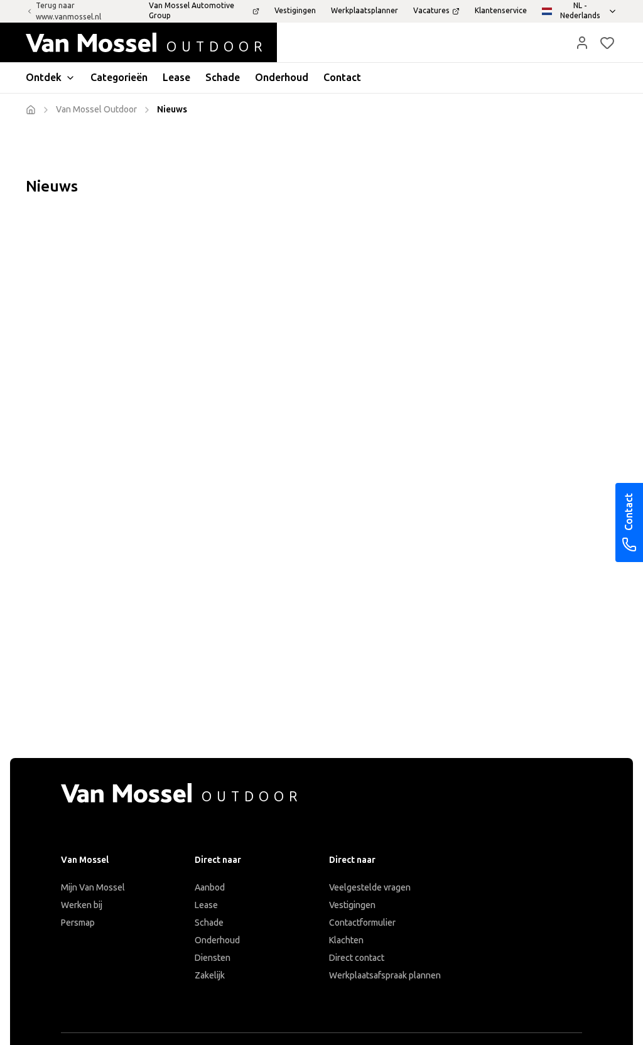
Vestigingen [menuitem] (295, 10)
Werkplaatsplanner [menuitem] (364, 10)
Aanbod (210, 887)
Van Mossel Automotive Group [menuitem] (191, 10)
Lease (206, 905)
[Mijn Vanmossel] (582, 43)
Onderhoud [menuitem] (281, 78)
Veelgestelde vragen (370, 887)
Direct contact (356, 958)
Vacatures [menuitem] (431, 10)
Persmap (78, 923)
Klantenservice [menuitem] (501, 10)
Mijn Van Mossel (93, 887)
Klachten (346, 940)
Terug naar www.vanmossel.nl (68, 11)
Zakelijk (210, 975)
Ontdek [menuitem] (44, 78)
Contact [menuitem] (342, 78)
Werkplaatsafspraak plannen (385, 975)
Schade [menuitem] (222, 78)
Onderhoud (217, 940)
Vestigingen (352, 905)
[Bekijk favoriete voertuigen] (607, 43)
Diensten (212, 958)
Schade (209, 923)
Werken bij (81, 905)
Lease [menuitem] (176, 78)
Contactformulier (362, 923)
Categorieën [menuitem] (119, 78)
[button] (582, 43)
